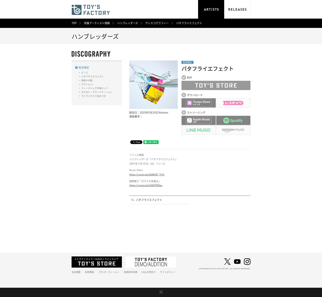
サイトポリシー (168, 272)
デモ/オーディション (108, 272)
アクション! (87, 84)
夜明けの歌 (86, 80)
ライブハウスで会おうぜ (93, 96)
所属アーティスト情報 (97, 23)
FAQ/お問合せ (149, 272)
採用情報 (89, 272)
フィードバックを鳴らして (94, 88)
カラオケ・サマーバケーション (97, 92)
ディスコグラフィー (157, 23)
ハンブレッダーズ (127, 23)
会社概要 (76, 272)
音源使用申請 (130, 272)
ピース (84, 72)
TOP (74, 23)
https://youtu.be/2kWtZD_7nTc (147, 174)
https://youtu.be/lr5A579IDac (145, 185)
